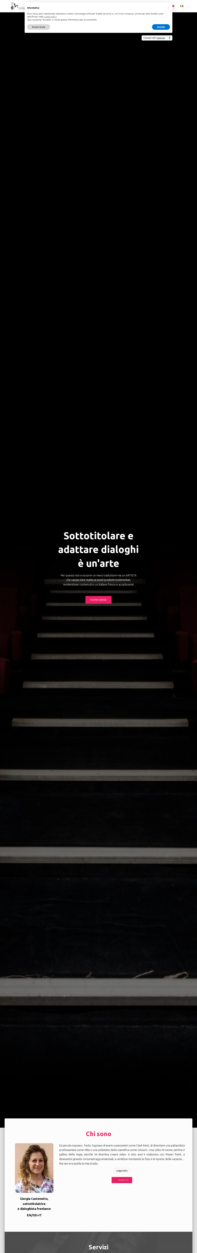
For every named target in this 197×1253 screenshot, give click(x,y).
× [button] (168, 7)
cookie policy (50, 16)
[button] (122, 1180)
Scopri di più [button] (38, 27)
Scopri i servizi (98, 600)
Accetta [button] (161, 27)
